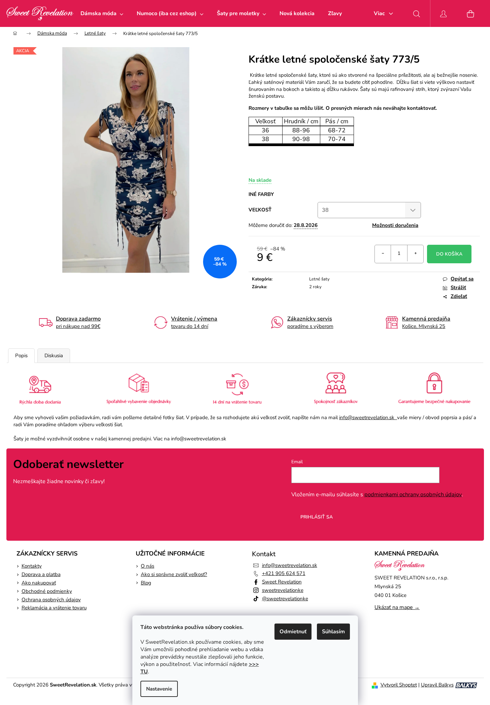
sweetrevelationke (282, 590)
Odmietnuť (293, 631)
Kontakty (32, 566)
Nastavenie (159, 688)
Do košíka (449, 254)
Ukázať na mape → (397, 607)
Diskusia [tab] (53, 355)
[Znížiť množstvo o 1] (383, 253)
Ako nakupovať (39, 582)
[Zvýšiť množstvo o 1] (415, 253)
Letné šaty (319, 279)
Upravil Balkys (437, 684)
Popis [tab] (21, 355)
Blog (146, 582)
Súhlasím (333, 631)
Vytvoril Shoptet (399, 684)
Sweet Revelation (282, 581)
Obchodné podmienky (47, 591)
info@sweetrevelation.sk (368, 417)
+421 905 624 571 (283, 573)
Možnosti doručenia (395, 225)
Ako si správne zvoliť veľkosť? (174, 574)
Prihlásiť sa (316, 517)
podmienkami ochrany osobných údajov (413, 494)
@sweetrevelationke (285, 598)
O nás (147, 566)
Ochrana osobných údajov (51, 599)
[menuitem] (102, 13)
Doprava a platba (41, 574)
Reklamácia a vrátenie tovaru (54, 607)
